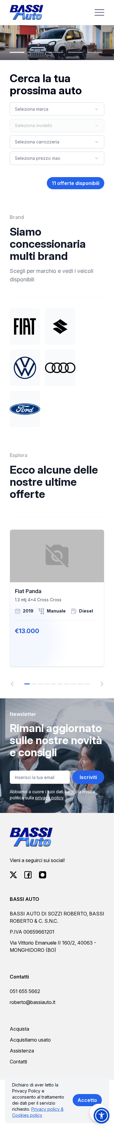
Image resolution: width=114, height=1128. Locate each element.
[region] (57, 608)
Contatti (18, 1062)
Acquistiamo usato (30, 1040)
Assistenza (22, 1051)
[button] (101, 1115)
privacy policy (49, 797)
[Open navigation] (99, 12)
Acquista (19, 1029)
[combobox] (57, 109)
